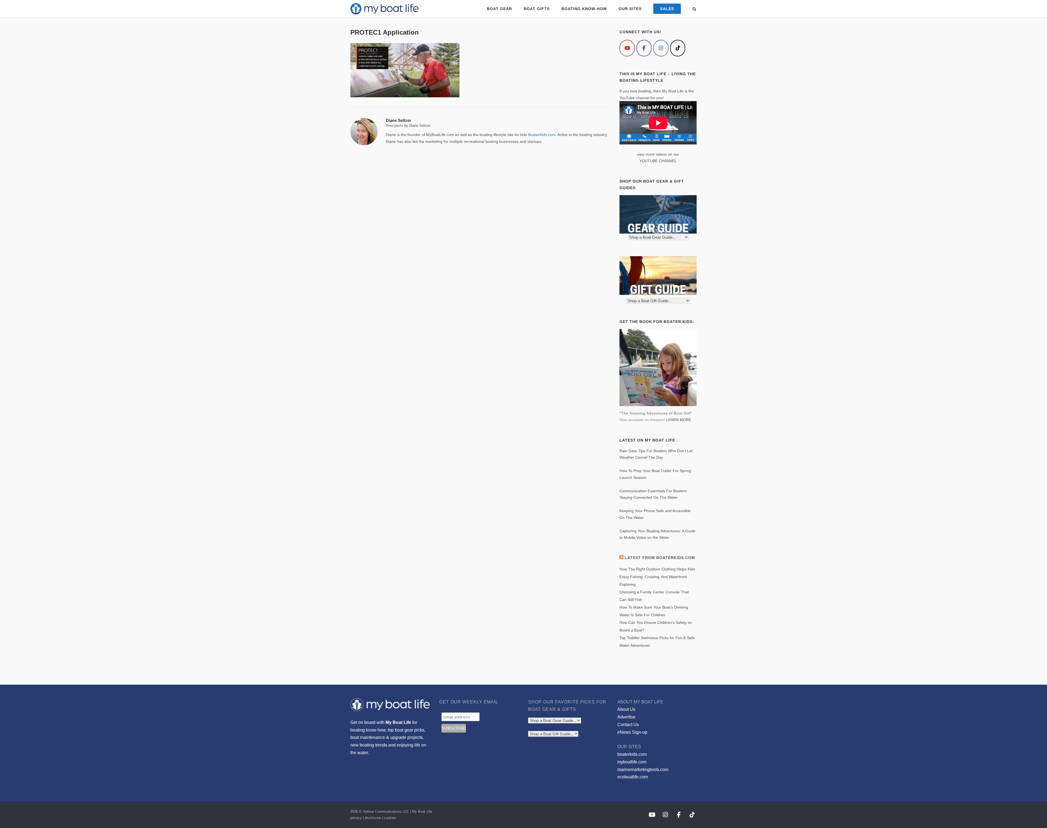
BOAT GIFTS (537, 9)
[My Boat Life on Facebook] (644, 48)
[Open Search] (694, 9)
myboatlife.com (631, 762)
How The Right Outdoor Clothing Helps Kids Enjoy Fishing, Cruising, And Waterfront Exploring (657, 577)
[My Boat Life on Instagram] (661, 48)
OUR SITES (630, 9)
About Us (626, 709)
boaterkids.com (632, 754)
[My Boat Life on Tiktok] (677, 48)
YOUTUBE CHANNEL (658, 161)
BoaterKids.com (541, 134)
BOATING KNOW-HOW (584, 9)
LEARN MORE (678, 420)
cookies (390, 818)
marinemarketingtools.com (642, 769)
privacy (356, 818)
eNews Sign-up (632, 732)
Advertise (626, 717)
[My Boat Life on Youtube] (627, 48)
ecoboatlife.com (632, 777)
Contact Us (628, 724)
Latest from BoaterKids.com (660, 557)
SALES (667, 9)
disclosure (373, 818)
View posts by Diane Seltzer (408, 125)
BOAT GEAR (499, 9)
